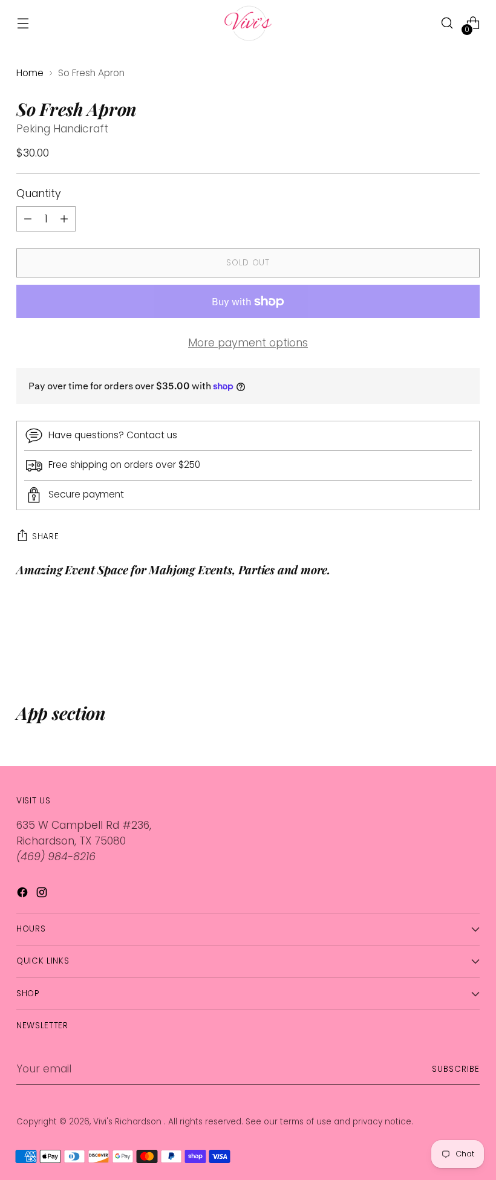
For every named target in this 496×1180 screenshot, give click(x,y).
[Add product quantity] (28, 219)
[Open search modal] (447, 23)
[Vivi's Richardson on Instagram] (43, 894)
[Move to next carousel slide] (469, 637)
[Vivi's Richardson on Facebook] (23, 894)
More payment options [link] (248, 343)
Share (45, 536)
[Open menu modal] (22, 23)
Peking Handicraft (62, 129)
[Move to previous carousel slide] (441, 637)
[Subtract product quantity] (64, 219)
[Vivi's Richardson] (248, 23)
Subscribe (456, 1069)
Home (30, 72)
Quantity (38, 193)
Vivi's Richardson (128, 1121)
